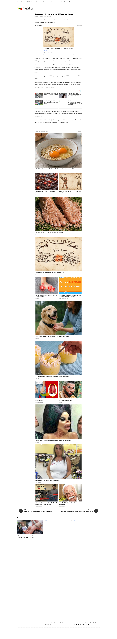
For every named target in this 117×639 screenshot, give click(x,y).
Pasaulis (23, 1)
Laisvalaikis (60, 1)
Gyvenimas (45, 1)
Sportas (55, 1)
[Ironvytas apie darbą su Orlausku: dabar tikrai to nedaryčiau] (58, 570)
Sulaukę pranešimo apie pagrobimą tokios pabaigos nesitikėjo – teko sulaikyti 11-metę (29, 536)
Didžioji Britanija (29, 1)
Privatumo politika (67, 1)
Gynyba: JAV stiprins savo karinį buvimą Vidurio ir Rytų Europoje (38, 511)
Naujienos (36, 16)
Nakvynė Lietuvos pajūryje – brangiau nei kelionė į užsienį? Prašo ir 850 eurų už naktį (86, 623)
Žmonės (50, 1)
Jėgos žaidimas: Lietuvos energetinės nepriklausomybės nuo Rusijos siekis (77, 511)
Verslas (40, 1)
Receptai (35, 1)
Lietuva (18, 1)
